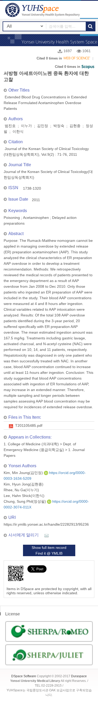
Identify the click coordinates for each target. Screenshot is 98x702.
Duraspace (79, 676)
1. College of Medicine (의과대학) (31, 444)
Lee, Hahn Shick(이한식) (24, 496)
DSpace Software (23, 676)
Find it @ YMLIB (49, 553)
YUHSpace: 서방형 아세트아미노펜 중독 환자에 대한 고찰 (43, 9)
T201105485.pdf (28, 425)
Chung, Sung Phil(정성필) (25, 501)
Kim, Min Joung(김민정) (24, 473)
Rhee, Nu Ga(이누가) (21, 490)
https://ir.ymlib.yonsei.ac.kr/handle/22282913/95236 (46, 524)
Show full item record (49, 547)
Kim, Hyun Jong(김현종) (23, 484)
